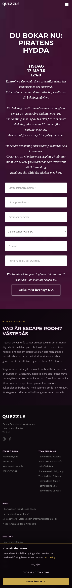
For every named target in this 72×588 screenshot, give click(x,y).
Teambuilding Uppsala (50, 490)
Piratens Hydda (10, 456)
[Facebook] (10, 439)
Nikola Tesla (8, 461)
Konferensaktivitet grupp (51, 471)
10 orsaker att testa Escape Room (19, 508)
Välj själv (36, 564)
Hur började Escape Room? (16, 513)
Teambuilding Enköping (50, 476)
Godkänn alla (36, 581)
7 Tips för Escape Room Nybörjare (19, 523)
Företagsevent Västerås (50, 461)
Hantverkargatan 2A (13, 427)
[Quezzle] (14, 418)
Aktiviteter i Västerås (13, 466)
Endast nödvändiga (35, 572)
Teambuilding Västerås (50, 456)
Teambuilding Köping (49, 480)
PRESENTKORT (10, 471)
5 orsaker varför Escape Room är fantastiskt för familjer (30, 518)
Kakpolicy (50, 557)
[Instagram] (4, 439)
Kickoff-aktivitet (46, 466)
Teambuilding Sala (48, 485)
